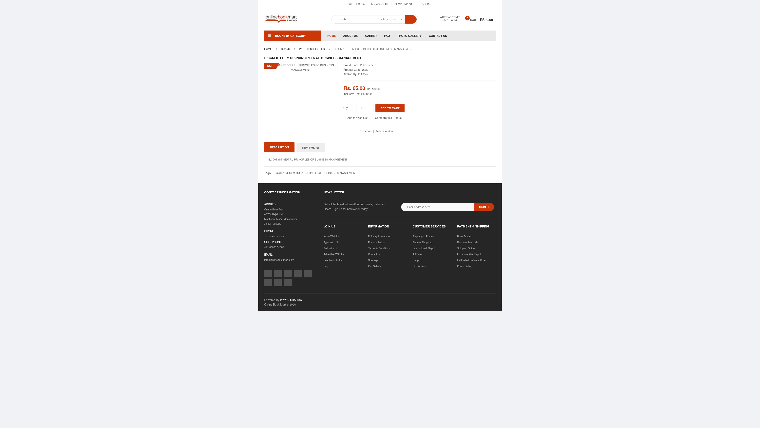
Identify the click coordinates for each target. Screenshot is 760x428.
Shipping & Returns (424, 236)
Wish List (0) (357, 4)
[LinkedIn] (464, 4)
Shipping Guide (466, 248)
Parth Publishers (362, 65)
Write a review (384, 131)
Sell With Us (331, 248)
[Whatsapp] (288, 282)
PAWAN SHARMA (291, 300)
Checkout (429, 4)
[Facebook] (443, 4)
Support (417, 260)
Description (279, 147)
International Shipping (425, 248)
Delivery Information (379, 236)
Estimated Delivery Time (471, 260)
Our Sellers (374, 266)
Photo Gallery (465, 266)
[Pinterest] (485, 4)
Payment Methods (467, 242)
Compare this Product (388, 118)
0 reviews (365, 131)
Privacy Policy (376, 242)
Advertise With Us (334, 254)
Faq (326, 266)
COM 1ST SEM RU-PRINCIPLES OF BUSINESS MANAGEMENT (316, 173)
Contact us (374, 254)
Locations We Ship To (469, 254)
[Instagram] (450, 4)
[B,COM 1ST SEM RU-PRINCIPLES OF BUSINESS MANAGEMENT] (300, 67)
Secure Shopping (422, 242)
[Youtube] (478, 4)
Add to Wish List (357, 118)
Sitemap (373, 260)
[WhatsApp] (492, 4)
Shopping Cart (405, 4)
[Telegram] (471, 4)
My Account (380, 4)
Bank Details (464, 236)
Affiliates (418, 254)
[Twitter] (457, 4)
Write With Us (331, 236)
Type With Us (331, 242)
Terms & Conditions (379, 248)
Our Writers (419, 266)
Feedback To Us (333, 260)
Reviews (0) (310, 148)
